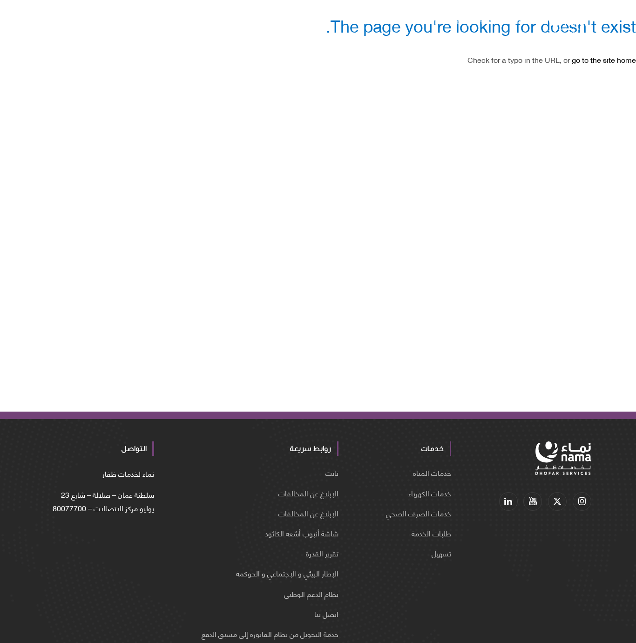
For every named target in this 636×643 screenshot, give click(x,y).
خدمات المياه (432, 472)
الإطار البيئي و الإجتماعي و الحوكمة (287, 573)
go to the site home (604, 59)
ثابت (331, 472)
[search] (123, 23)
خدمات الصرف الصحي (418, 513)
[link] (582, 501)
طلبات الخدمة (431, 533)
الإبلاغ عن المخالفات (308, 493)
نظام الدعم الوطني (311, 593)
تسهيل (441, 553)
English (78, 23)
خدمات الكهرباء (429, 493)
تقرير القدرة (322, 553)
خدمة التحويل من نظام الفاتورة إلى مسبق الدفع (270, 633)
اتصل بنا (326, 613)
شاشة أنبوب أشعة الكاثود (301, 533)
